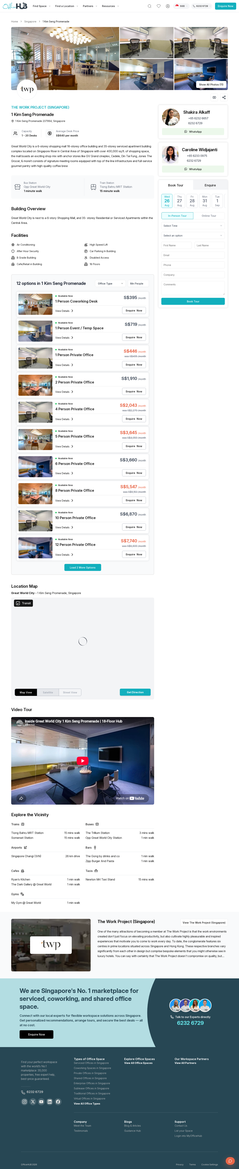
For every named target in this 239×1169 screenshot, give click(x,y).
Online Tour (209, 215)
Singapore (30, 21)
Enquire (134, 310)
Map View (26, 692)
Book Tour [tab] (175, 185)
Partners (88, 6)
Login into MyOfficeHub (188, 1135)
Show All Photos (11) (211, 84)
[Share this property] (224, 97)
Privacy (180, 1164)
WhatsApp (195, 131)
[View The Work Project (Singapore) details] (27, 90)
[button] (119, 58)
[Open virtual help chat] (230, 1161)
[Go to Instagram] (24, 1101)
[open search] (149, 6)
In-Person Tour (177, 215)
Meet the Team (82, 1125)
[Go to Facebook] (58, 1101)
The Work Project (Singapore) (40, 107)
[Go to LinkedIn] (49, 1101)
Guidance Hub (132, 1130)
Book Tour (193, 301)
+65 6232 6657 (198, 118)
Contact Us (181, 1125)
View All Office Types (87, 1103)
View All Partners (185, 1062)
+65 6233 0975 (197, 155)
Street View (70, 692)
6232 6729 (195, 123)
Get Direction (135, 692)
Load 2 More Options (83, 567)
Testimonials (81, 1130)
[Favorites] (159, 6)
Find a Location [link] (64, 6)
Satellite (48, 692)
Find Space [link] (40, 6)
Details (62, 310)
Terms (192, 1164)
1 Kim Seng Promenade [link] (56, 21)
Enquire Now (225, 6)
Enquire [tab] (210, 185)
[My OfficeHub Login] (168, 6)
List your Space (184, 1130)
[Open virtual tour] (214, 97)
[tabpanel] (193, 249)
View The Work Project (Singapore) (204, 922)
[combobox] (193, 225)
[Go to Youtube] (41, 1101)
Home (14, 21)
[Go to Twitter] (32, 1101)
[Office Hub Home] (15, 6)
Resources (108, 6)
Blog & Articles (132, 1125)
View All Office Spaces (138, 1062)
